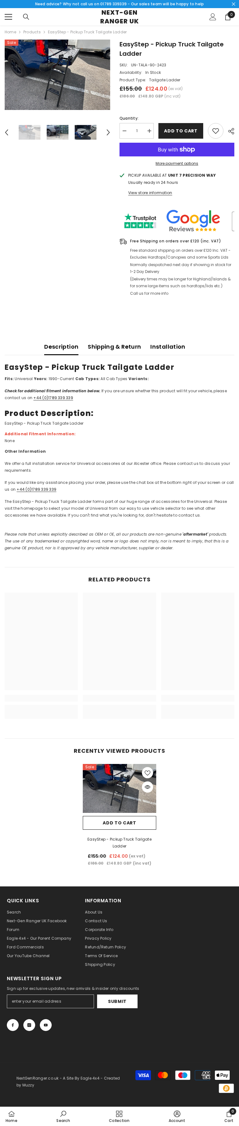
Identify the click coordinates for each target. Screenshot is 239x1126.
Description (61, 347)
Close (233, 4)
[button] (6, 132)
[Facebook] (13, 1025)
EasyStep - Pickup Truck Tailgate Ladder (119, 843)
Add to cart (181, 131)
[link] (41, 698)
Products (32, 32)
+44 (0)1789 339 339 (53, 397)
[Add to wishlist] (215, 131)
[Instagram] (29, 1025)
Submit (117, 1001)
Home (10, 32)
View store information (150, 192)
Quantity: (129, 118)
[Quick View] (147, 787)
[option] (57, 75)
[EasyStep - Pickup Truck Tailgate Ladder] (119, 788)
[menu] (8, 17)
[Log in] (212, 16)
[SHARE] (228, 131)
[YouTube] (46, 1025)
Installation (167, 347)
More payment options (177, 163)
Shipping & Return (114, 347)
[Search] (26, 17)
